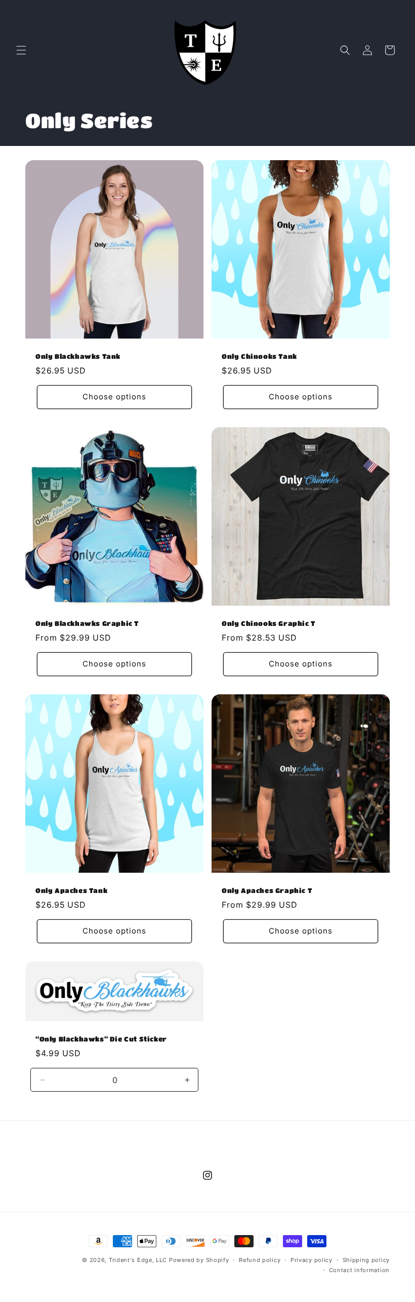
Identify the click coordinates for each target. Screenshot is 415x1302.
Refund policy (259, 1259)
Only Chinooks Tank (259, 356)
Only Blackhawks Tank (77, 356)
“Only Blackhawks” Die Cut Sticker (101, 1039)
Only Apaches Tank (71, 890)
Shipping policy (366, 1259)
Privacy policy (311, 1259)
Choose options (114, 396)
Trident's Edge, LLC (138, 1259)
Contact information (359, 1270)
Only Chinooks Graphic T (268, 623)
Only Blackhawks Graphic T (87, 623)
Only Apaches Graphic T (267, 890)
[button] (21, 50)
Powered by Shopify (199, 1259)
